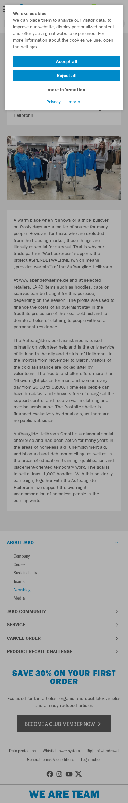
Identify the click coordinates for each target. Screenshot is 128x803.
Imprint (74, 101)
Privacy (53, 101)
